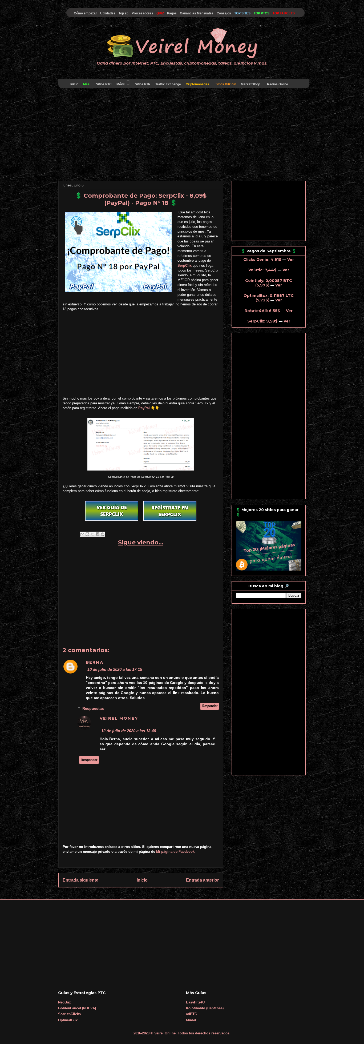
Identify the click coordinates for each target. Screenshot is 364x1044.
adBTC (191, 1014)
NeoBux (64, 1002)
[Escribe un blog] (87, 534)
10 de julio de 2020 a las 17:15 (114, 669)
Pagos (172, 13)
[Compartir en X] (92, 534)
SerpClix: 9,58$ (262, 321)
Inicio (74, 84)
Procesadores (142, 13)
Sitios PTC (103, 84)
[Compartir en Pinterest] (102, 534)
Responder (209, 706)
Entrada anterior (202, 880)
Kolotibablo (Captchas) (205, 1008)
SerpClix (184, 266)
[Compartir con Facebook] (97, 534)
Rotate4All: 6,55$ (262, 310)
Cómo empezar (85, 13)
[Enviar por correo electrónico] (82, 534)
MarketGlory (250, 84)
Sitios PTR (142, 84)
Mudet (191, 1020)
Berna (94, 662)
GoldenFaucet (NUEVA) (77, 1008)
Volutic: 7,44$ (262, 270)
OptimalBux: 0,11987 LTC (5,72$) (269, 297)
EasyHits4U (195, 1002)
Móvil (120, 84)
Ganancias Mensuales (196, 13)
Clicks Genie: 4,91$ (262, 259)
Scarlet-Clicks (69, 1014)
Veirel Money (119, 718)
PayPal (144, 408)
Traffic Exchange (168, 84)
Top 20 (123, 13)
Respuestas (93, 709)
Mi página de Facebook (175, 852)
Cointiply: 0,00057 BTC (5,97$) (268, 283)
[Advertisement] (182, 135)
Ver (290, 259)
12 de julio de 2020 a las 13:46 (128, 731)
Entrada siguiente (80, 880)
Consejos (224, 13)
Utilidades (107, 13)
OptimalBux (68, 1020)
